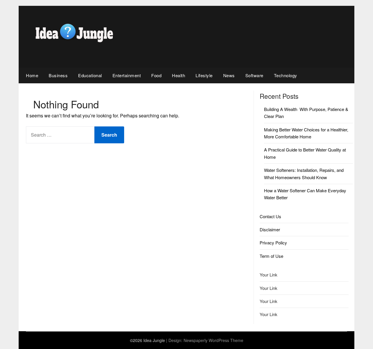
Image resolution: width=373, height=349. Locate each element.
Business (58, 75)
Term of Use (271, 256)
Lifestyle (204, 75)
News (229, 75)
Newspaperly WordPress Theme (213, 340)
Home (32, 75)
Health (178, 75)
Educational (90, 75)
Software (254, 75)
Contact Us (270, 216)
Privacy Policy (273, 242)
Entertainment (126, 75)
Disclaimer (270, 229)
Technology (285, 75)
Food (156, 75)
